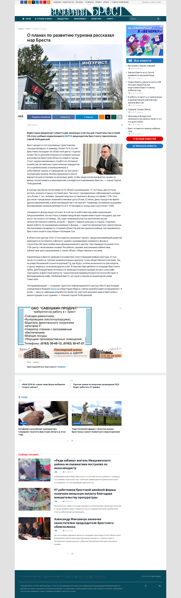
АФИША (106, 2)
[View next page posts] (72, 440)
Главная (21, 29)
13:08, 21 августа (136, 134)
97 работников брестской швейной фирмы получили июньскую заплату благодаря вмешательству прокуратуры (85, 493)
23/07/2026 (68, 530)
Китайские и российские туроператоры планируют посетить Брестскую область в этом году (42, 432)
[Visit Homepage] (90, 10)
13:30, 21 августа (136, 124)
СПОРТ (110, 19)
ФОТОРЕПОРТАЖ (98, 576)
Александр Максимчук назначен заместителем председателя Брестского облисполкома (84, 522)
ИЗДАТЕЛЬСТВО (68, 2)
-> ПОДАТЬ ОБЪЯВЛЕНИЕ (119, 2)
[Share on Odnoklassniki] (101, 117)
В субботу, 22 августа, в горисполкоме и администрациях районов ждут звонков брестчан (145, 100)
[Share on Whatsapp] (113, 117)
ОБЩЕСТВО (62, 19)
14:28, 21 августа (136, 112)
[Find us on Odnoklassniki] (29, 2)
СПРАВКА (98, 2)
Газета (28, 29)
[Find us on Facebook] (22, 2)
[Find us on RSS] (48, 2)
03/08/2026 (68, 501)
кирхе (53, 289)
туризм (36, 362)
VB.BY (28, 19)
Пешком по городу (39, 29)
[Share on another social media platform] (120, 117)
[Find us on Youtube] (44, 2)
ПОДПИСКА (90, 2)
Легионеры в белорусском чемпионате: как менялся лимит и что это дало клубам (145, 119)
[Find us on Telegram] (37, 2)
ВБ (56, 472)
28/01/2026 (32, 125)
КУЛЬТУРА (96, 19)
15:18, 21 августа (136, 105)
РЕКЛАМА (79, 2)
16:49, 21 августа (136, 78)
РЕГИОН (24, 423)
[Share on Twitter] (107, 117)
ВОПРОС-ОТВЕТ (83, 576)
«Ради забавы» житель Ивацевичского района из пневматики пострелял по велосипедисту (82, 464)
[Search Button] (158, 19)
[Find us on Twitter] (33, 2)
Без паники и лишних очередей (141, 66)
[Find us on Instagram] (41, 2)
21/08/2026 (68, 472)
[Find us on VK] (25, 2)
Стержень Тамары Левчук (139, 109)
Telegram (61, 367)
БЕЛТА (68, 136)
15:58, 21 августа (136, 93)
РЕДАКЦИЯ (57, 2)
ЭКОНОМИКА (80, 19)
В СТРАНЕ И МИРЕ (43, 19)
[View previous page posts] (68, 440)
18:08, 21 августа (136, 68)
